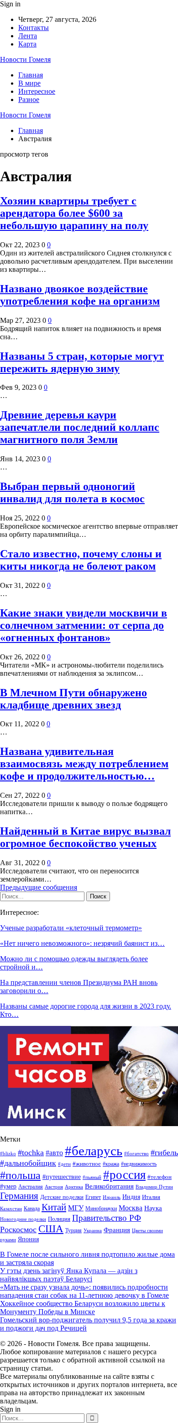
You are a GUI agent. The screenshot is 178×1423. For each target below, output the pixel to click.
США (50, 1228)
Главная (30, 75)
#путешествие (61, 1176)
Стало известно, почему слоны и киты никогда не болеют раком (81, 560)
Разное (28, 99)
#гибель (164, 1152)
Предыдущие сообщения (38, 887)
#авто (54, 1152)
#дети (64, 1164)
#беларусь (93, 1150)
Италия (151, 1197)
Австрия (54, 1186)
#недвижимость (139, 1164)
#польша (20, 1175)
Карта (27, 44)
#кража (111, 1164)
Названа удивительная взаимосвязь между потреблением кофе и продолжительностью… (84, 763)
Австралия (30, 1186)
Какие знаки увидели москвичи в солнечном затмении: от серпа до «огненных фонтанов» (83, 625)
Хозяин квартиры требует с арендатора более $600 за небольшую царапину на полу (74, 213)
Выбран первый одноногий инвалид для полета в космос (72, 492)
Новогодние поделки (23, 1219)
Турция (73, 1230)
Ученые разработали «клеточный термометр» (71, 928)
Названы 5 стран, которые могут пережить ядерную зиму (82, 362)
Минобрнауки (101, 1208)
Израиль (111, 1197)
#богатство (136, 1153)
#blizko (8, 1153)
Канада (32, 1208)
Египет (93, 1197)
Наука (153, 1208)
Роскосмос (18, 1229)
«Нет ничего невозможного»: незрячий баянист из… (82, 943)
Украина (93, 1230)
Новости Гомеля (25, 59)
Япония (28, 1239)
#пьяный (92, 1177)
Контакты (33, 27)
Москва (130, 1208)
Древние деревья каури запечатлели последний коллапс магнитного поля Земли (79, 427)
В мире (29, 83)
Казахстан (11, 1208)
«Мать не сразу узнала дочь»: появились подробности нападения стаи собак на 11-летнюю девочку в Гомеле (84, 1291)
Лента (27, 36)
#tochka (31, 1152)
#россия (124, 1175)
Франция (117, 1230)
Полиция (59, 1218)
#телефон (159, 1177)
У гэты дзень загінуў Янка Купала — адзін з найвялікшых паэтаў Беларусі (68, 1275)
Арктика (74, 1186)
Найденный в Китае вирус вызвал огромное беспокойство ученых (85, 837)
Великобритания (109, 1186)
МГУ (76, 1208)
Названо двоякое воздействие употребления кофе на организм (80, 295)
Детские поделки (62, 1196)
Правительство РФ (106, 1218)
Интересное (36, 91)
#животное (87, 1163)
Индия (131, 1196)
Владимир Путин (154, 1186)
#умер (8, 1186)
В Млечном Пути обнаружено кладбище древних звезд (73, 699)
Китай (54, 1207)
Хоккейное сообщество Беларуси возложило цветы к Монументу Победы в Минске (82, 1308)
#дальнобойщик (28, 1163)
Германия (19, 1195)
